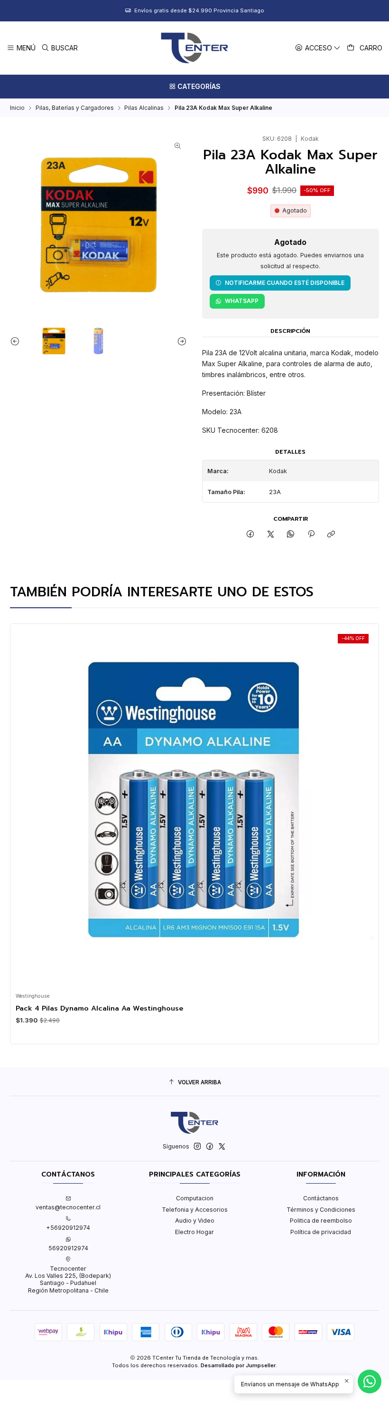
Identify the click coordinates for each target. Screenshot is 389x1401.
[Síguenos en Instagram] (197, 1146)
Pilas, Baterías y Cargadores (75, 108)
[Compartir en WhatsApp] (291, 534)
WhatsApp (242, 300)
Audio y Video (194, 1220)
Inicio (17, 108)
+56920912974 (68, 1227)
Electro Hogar (194, 1232)
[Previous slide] (17, 340)
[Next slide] (180, 340)
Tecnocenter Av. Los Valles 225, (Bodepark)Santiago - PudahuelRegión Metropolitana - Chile (68, 1279)
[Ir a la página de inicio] (194, 48)
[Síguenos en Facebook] (209, 1146)
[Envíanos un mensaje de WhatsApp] (369, 1381)
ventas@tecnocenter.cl (68, 1207)
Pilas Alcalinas (144, 108)
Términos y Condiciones (321, 1209)
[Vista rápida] (25, 806)
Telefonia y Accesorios (195, 1209)
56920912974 (68, 1248)
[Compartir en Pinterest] (311, 534)
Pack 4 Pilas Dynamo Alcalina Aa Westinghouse (99, 1008)
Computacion (194, 1198)
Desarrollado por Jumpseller (238, 1365)
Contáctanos (321, 1198)
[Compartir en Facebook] (250, 534)
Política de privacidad (320, 1232)
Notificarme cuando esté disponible (284, 282)
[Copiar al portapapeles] (331, 534)
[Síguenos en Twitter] (222, 1146)
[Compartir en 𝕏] (271, 534)
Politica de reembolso (321, 1220)
